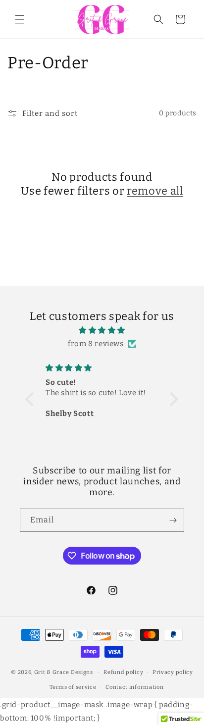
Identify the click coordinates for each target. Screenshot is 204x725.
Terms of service (73, 687)
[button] (20, 19)
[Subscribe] (173, 520)
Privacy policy (173, 672)
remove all (155, 191)
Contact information (134, 687)
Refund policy (123, 672)
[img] (102, 330)
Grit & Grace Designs (63, 672)
